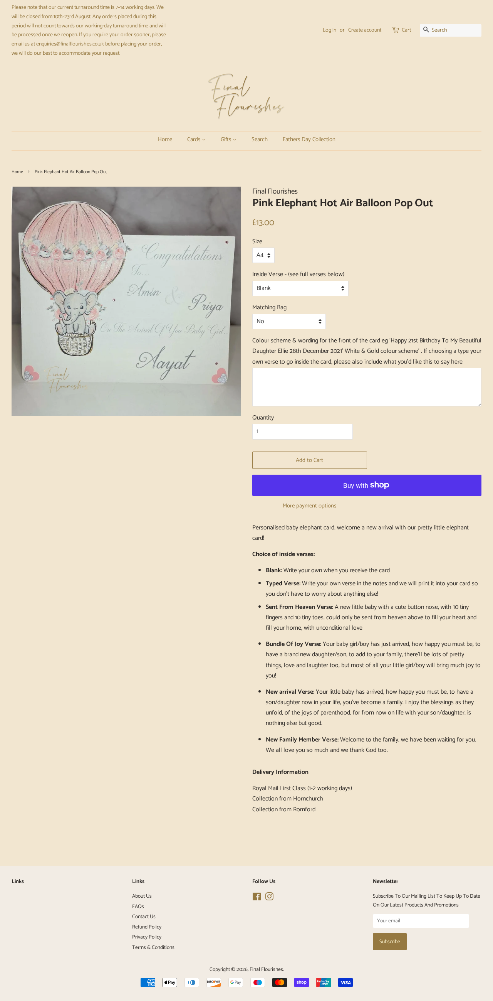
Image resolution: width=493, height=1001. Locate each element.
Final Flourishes (266, 969)
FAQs (138, 906)
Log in (329, 30)
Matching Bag (269, 307)
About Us (142, 896)
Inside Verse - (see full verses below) (298, 274)
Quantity (263, 418)
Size (257, 241)
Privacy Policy (146, 937)
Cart (406, 30)
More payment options (309, 506)
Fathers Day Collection (294, 139)
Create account (364, 30)
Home (163, 139)
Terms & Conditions (153, 947)
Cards (192, 139)
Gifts (225, 139)
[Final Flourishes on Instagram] (269, 898)
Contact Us (144, 916)
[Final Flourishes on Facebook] (256, 898)
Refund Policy (146, 927)
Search (256, 139)
